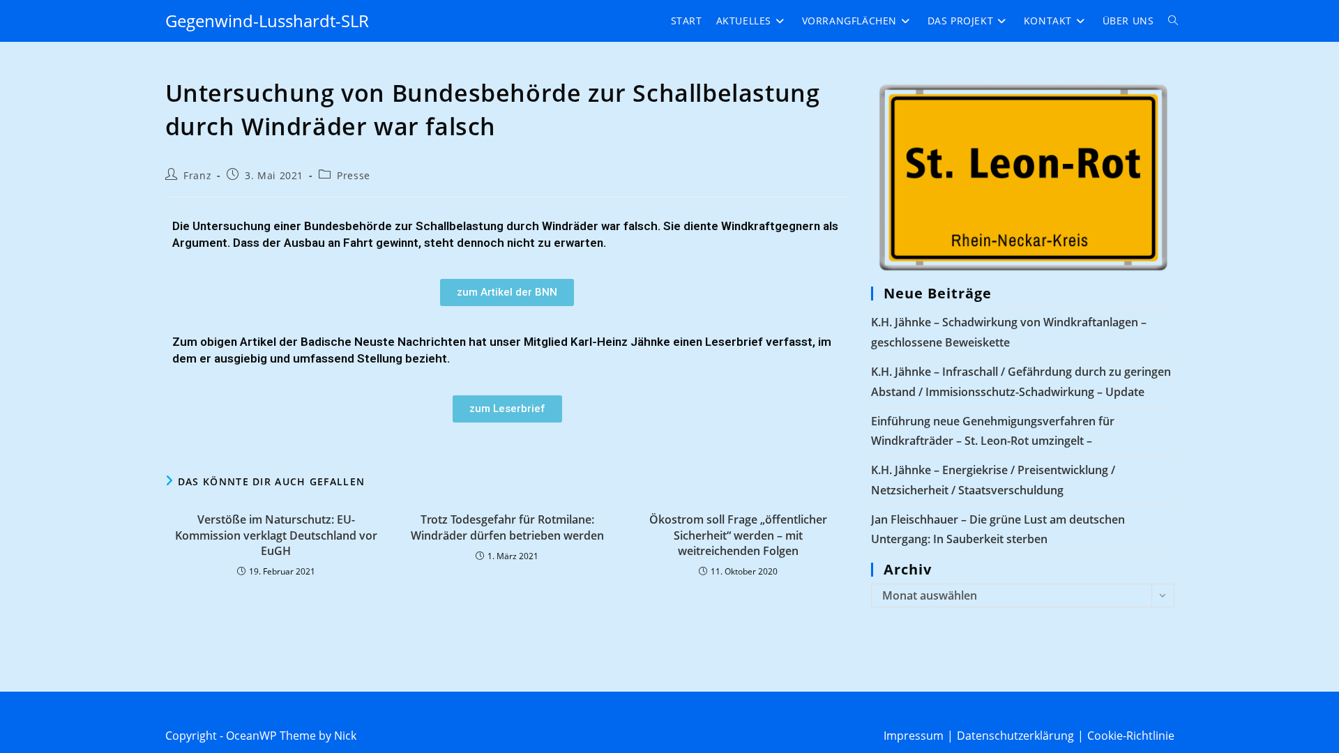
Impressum (914, 735)
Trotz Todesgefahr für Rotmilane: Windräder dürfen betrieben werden (507, 527)
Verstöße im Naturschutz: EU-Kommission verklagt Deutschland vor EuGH (276, 535)
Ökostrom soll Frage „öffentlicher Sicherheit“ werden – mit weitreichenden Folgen (738, 535)
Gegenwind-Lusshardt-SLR (267, 20)
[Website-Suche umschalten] (1173, 21)
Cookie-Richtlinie (1130, 735)
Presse (353, 175)
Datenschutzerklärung (1015, 735)
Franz (197, 175)
